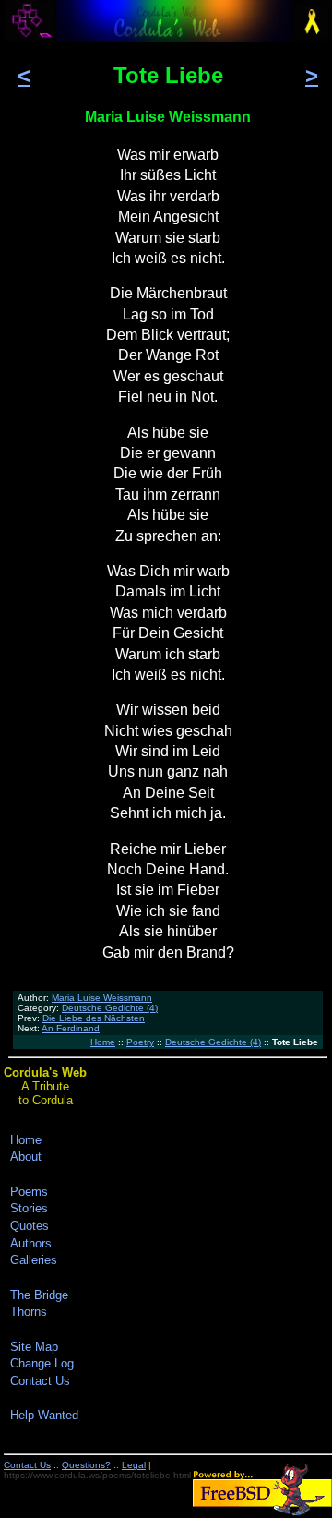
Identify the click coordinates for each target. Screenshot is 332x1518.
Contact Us (40, 1381)
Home (102, 1042)
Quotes (29, 1226)
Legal (134, 1465)
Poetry (140, 1042)
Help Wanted (44, 1415)
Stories (29, 1208)
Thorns (28, 1312)
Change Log (42, 1363)
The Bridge (39, 1295)
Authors (31, 1243)
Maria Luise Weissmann (102, 998)
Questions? (86, 1465)
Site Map (34, 1347)
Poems (29, 1192)
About (26, 1156)
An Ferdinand (71, 1028)
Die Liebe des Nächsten (93, 1018)
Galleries (33, 1260)
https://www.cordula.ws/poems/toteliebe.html (97, 1475)
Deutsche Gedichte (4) (110, 1008)
